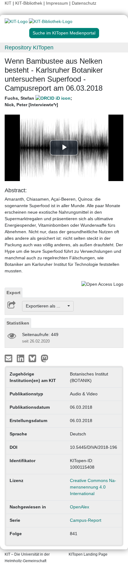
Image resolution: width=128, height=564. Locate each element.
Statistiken (18, 323)
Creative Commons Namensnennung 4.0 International (93, 487)
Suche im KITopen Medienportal (64, 32)
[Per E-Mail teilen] (9, 357)
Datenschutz (84, 3)
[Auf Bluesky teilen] (34, 357)
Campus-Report (85, 520)
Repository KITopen (29, 47)
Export (14, 292)
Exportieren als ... (46, 305)
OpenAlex (79, 506)
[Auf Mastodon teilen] (44, 357)
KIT (8, 3)
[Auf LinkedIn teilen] (21, 357)
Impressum (57, 3)
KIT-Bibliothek (29, 3)
